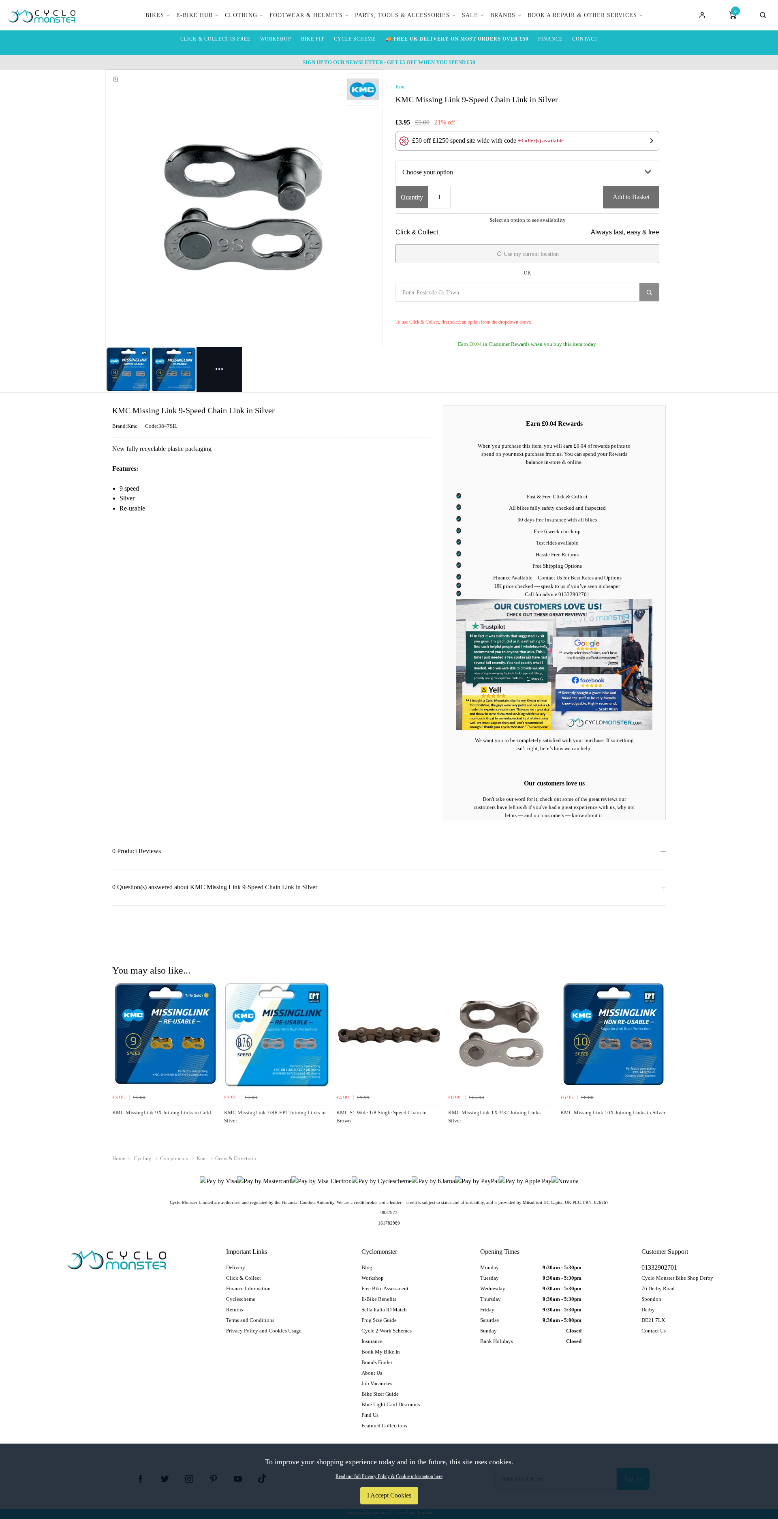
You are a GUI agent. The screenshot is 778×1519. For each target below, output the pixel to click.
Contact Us (653, 1331)
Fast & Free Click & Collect (557, 496)
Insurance (372, 1341)
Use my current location (530, 254)
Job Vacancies (376, 1383)
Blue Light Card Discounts (390, 1404)
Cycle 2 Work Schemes (386, 1331)
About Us (371, 1373)
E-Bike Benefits (378, 1299)
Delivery (235, 1267)
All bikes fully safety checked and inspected (557, 508)
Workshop (372, 1278)
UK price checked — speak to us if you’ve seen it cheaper (557, 586)
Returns (234, 1310)
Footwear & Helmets (306, 15)
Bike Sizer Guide (380, 1394)
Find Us (369, 1415)
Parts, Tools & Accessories (402, 15)
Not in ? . (443, 310)
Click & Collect (243, 1278)
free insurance (551, 520)
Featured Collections (384, 1425)
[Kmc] (363, 89)
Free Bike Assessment (384, 1288)
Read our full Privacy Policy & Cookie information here (389, 1476)
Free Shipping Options (557, 566)
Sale (470, 15)
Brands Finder (376, 1362)
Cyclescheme (240, 1299)
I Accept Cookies (389, 1495)
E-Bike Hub (194, 15)
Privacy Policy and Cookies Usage (263, 1331)
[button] (527, 141)
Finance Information (248, 1288)
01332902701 (574, 594)
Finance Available (512, 578)
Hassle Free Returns (557, 554)
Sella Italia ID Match (384, 1310)
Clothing (241, 15)
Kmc (400, 87)
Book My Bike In (380, 1352)
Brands (502, 15)
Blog (366, 1267)
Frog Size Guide (379, 1320)
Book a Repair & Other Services (582, 15)
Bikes (154, 15)
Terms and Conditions (250, 1320)
